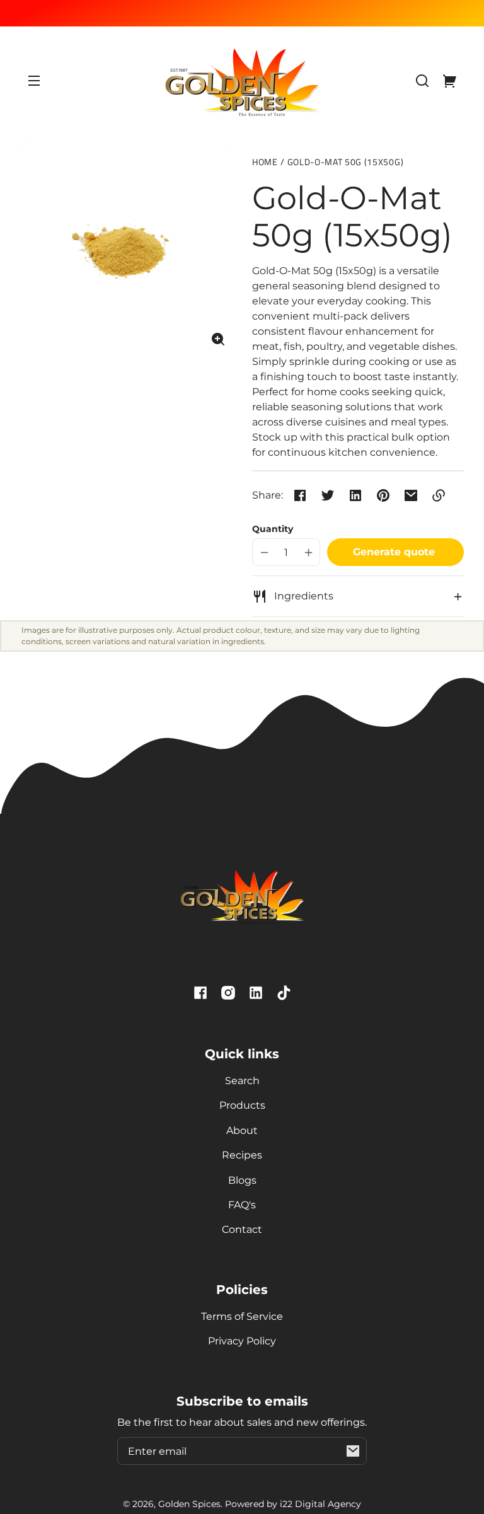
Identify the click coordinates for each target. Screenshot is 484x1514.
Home (265, 163)
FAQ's (242, 1205)
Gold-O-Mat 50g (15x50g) (345, 163)
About (242, 1130)
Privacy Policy (242, 1341)
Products (242, 1105)
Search (242, 1081)
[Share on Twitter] (328, 495)
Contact (242, 1229)
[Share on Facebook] (300, 495)
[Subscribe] (353, 1451)
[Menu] (34, 81)
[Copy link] (438, 495)
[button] (422, 81)
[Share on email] (411, 495)
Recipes (242, 1155)
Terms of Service (242, 1316)
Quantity (272, 529)
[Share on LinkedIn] (355, 495)
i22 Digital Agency (320, 1504)
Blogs (242, 1180)
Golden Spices (189, 1504)
